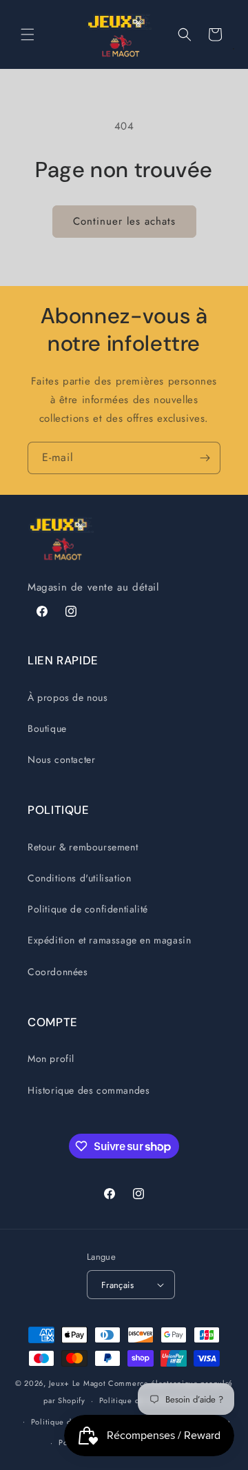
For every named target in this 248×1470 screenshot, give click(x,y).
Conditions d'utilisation (79, 878)
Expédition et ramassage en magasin (109, 940)
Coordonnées (58, 972)
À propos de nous (68, 697)
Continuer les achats (124, 221)
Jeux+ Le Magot (77, 1383)
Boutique (47, 728)
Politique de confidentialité (88, 909)
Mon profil (51, 1058)
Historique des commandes (88, 1090)
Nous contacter (61, 759)
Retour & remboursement (83, 847)
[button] (27, 34)
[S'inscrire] (204, 458)
